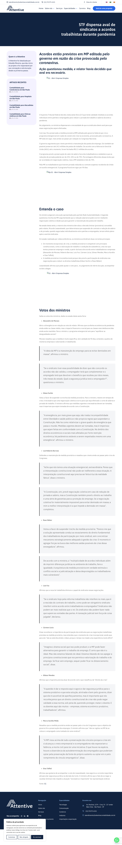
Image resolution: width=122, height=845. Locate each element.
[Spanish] (114, 2)
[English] (106, 2)
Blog (88, 8)
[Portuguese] (110, 2)
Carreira (82, 8)
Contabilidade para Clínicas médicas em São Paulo (20, 115)
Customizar (11, 837)
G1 (45, 784)
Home (41, 8)
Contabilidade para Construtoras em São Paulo (20, 89)
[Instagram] (21, 816)
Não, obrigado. (24, 837)
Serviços (59, 8)
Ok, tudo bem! (37, 837)
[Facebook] (27, 816)
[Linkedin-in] (24, 816)
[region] (25, 830)
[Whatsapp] (116, 840)
